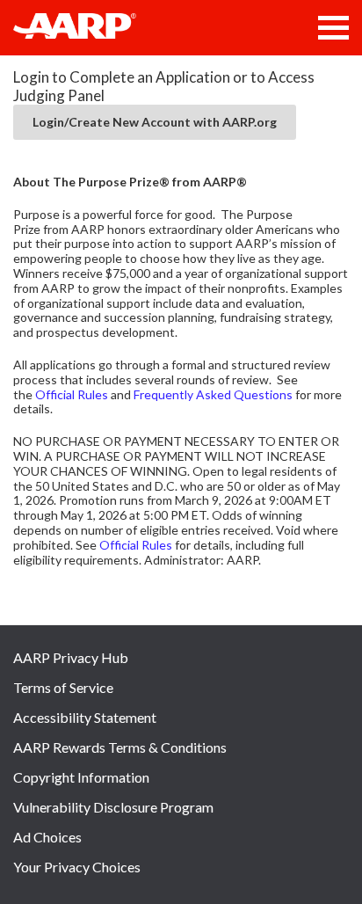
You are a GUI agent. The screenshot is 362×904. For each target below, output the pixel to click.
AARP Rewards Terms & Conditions (120, 747)
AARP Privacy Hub (70, 657)
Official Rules (71, 394)
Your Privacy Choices (77, 866)
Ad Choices (47, 836)
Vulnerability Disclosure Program (113, 806)
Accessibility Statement (84, 717)
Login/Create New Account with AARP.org (155, 121)
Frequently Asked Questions (213, 394)
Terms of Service (63, 687)
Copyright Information (81, 777)
